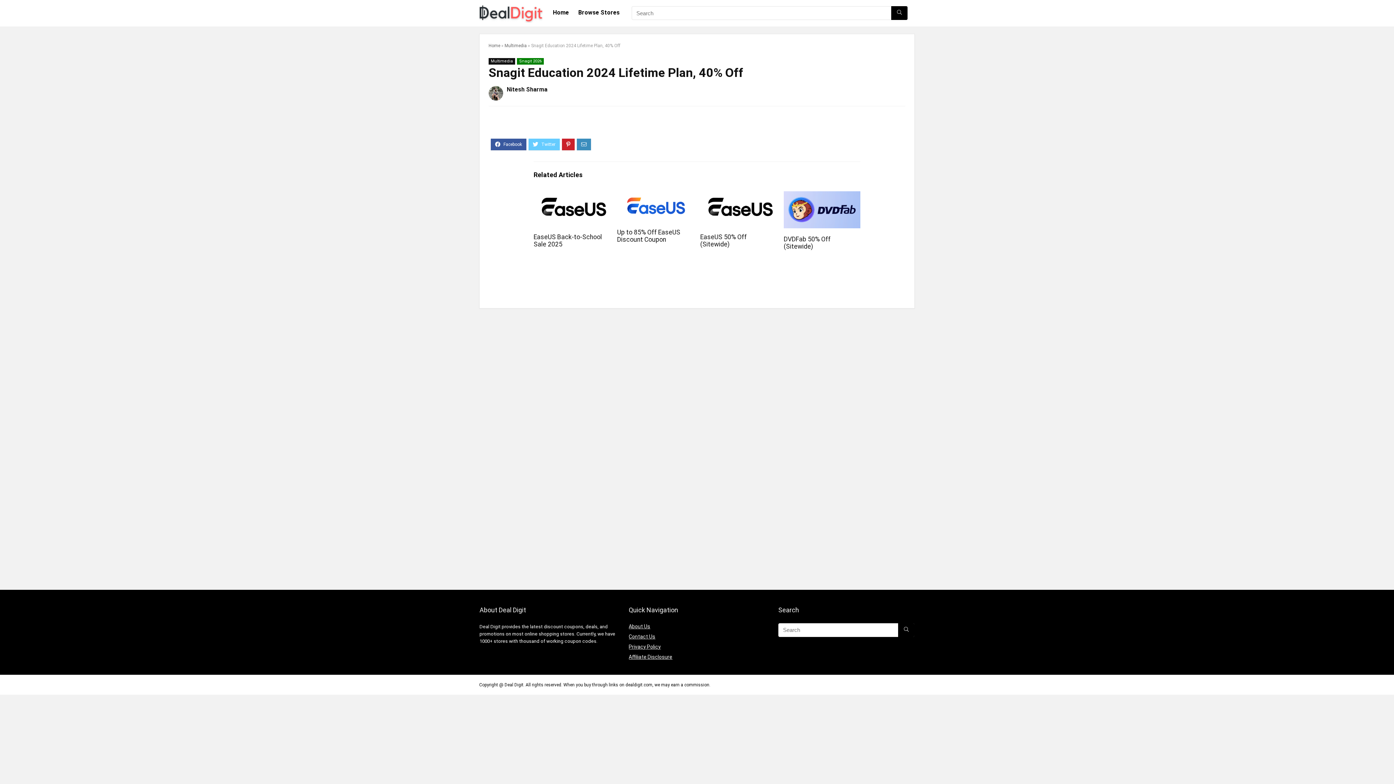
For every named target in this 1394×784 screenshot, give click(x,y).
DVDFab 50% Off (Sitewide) (807, 243)
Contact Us (642, 637)
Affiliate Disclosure (650, 657)
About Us (639, 626)
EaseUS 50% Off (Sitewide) (723, 240)
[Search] (899, 13)
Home (561, 12)
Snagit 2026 (530, 61)
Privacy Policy (645, 647)
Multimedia (516, 45)
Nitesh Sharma (527, 89)
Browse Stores (599, 12)
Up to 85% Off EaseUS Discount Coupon (648, 236)
